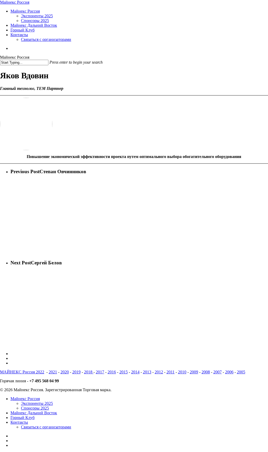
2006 (229, 372)
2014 (135, 372)
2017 (100, 372)
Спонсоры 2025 (35, 408)
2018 (88, 372)
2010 (182, 372)
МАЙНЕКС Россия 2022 (22, 372)
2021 (53, 372)
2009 (194, 372)
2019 (76, 372)
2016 (112, 372)
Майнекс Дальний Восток (33, 413)
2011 (170, 372)
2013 (147, 372)
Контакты (19, 422)
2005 (241, 372)
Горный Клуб (22, 417)
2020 (64, 372)
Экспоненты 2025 (37, 403)
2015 (123, 372)
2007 (217, 372)
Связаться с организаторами (46, 427)
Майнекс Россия (14, 2)
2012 (159, 372)
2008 (206, 372)
